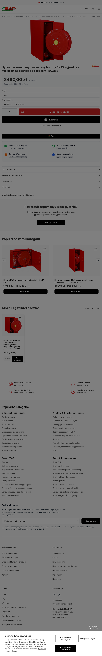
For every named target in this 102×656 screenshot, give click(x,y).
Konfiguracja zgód (87, 639)
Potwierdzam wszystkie (65, 648)
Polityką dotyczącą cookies (22, 642)
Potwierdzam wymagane (65, 639)
